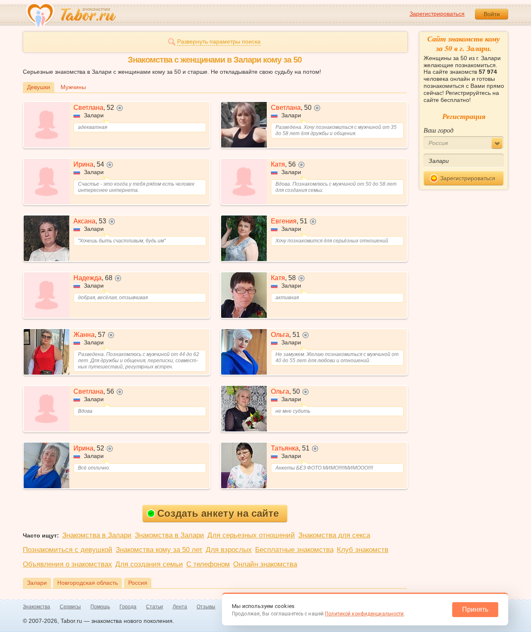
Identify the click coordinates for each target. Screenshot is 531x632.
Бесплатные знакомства (294, 550)
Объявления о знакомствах (67, 564)
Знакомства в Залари (97, 535)
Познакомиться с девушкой (67, 550)
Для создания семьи (149, 564)
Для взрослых (229, 550)
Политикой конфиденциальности (364, 614)
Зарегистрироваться (437, 13)
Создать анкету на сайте (218, 513)
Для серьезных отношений (251, 535)
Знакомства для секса (334, 535)
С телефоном (208, 564)
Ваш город (438, 130)
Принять (475, 609)
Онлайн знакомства (265, 564)
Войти (492, 14)
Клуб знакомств (362, 550)
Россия (137, 582)
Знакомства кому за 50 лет (159, 550)
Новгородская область (87, 582)
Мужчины (73, 87)
